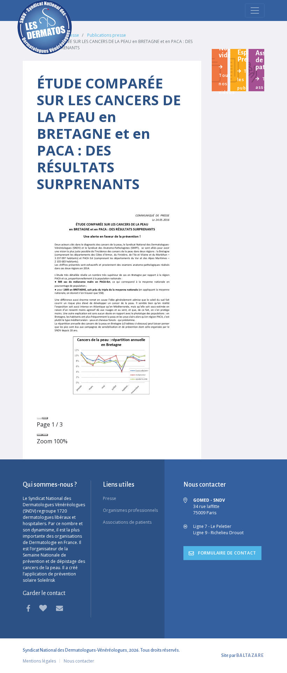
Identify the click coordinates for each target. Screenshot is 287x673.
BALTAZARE (250, 655)
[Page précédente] (39, 418)
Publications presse (106, 35)
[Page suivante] (45, 418)
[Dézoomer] (39, 435)
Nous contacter (79, 661)
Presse (109, 498)
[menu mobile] (255, 10)
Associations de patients (127, 522)
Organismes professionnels (130, 510)
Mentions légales (39, 661)
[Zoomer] (45, 435)
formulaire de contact (226, 553)
